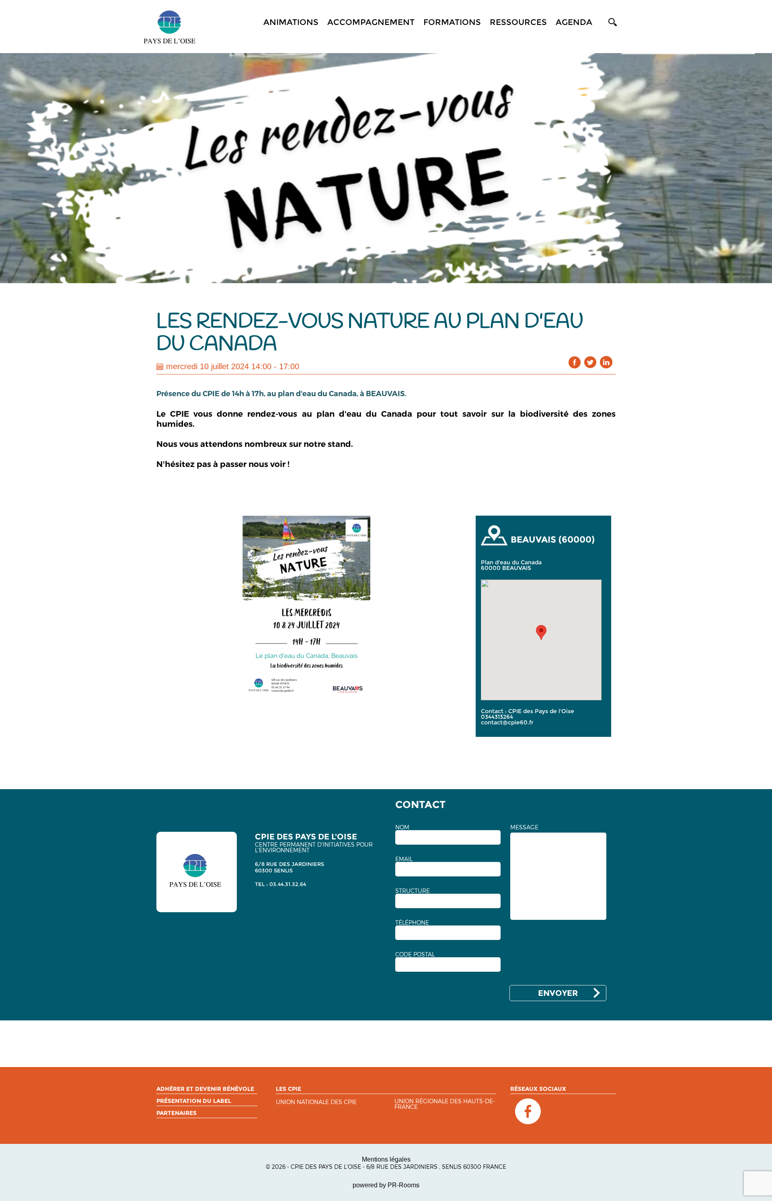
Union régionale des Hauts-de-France (444, 1104)
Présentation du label (193, 1101)
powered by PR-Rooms (386, 1185)
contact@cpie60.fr (507, 722)
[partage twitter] (590, 362)
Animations (290, 22)
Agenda (574, 22)
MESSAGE (524, 827)
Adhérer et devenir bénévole (205, 1089)
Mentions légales (386, 1159)
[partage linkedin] (606, 362)
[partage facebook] (575, 362)
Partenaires (176, 1113)
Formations (452, 22)
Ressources (518, 22)
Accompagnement (371, 22)
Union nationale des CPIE (316, 1102)
